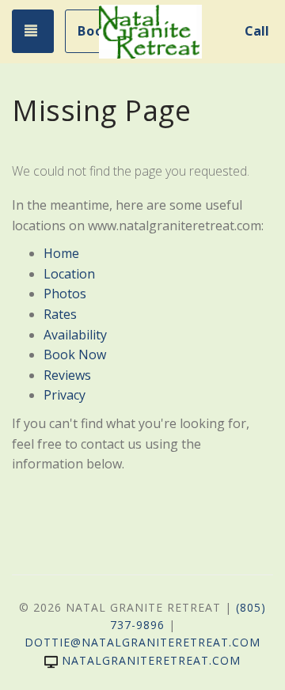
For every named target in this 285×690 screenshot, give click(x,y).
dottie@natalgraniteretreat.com (142, 642)
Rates (60, 314)
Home (61, 253)
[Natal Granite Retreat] (150, 31)
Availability (75, 334)
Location (69, 273)
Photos (65, 293)
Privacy (65, 395)
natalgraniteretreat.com (151, 660)
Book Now (75, 354)
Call (257, 31)
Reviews (67, 375)
